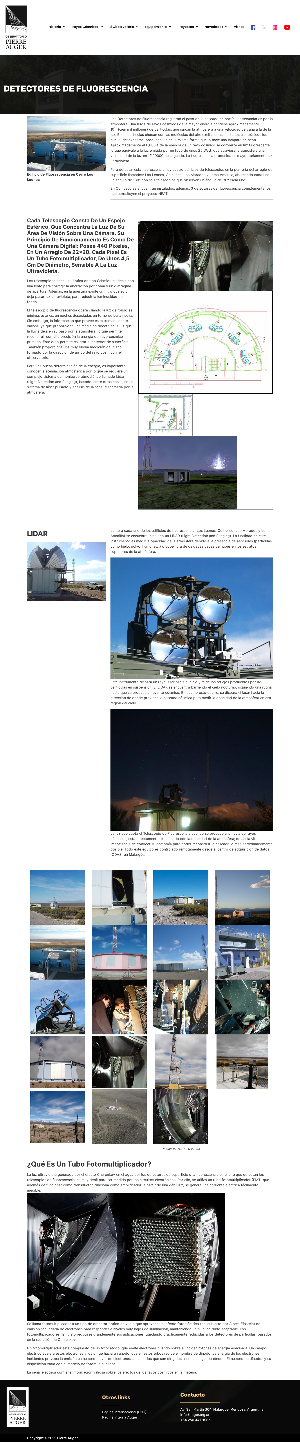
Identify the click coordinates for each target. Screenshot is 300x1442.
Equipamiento (156, 27)
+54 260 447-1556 (195, 1420)
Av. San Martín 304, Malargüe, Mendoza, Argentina (222, 1409)
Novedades (214, 27)
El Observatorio (121, 27)
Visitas (239, 27)
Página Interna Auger (119, 1417)
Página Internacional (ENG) (124, 1412)
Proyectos (186, 27)
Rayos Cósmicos (85, 27)
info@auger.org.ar (195, 1415)
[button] (57, 27)
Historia (55, 27)
